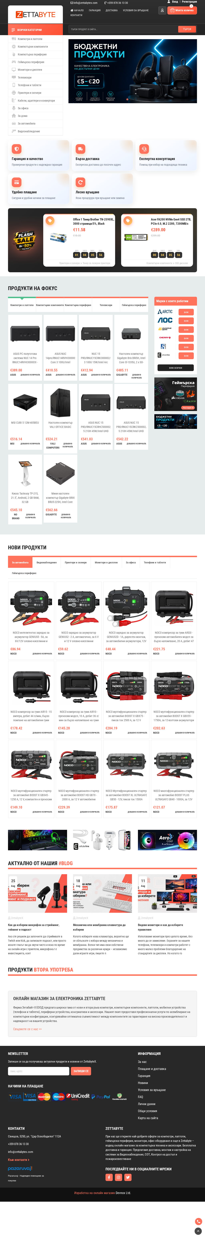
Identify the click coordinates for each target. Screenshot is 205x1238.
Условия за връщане (136, 10)
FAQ (140, 1097)
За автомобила (26, 123)
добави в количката (30, 375)
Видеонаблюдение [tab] (47, 562)
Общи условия (147, 1111)
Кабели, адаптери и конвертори (36, 100)
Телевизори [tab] (106, 305)
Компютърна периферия (32, 54)
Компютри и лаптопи (29, 39)
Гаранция (94, 10)
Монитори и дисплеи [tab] (106, 562)
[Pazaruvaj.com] (30, 1169)
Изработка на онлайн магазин (94, 1193)
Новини (143, 1083)
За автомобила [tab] (20, 562)
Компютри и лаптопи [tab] (22, 305)
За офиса (22, 108)
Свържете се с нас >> (27, 1029)
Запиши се (80, 1071)
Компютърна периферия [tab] (78, 305)
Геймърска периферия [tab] (134, 305)
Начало (78, 10)
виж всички (175, 367)
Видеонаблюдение (28, 131)
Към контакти (18, 1160)
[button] (127, 99)
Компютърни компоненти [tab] (50, 305)
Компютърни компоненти (32, 46)
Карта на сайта (148, 1118)
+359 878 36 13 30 (117, 2)
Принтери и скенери (29, 92)
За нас (142, 1062)
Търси (187, 29)
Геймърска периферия (30, 62)
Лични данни (146, 1104)
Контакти (76, 15)
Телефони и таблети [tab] (155, 562)
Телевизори (24, 77)
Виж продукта (88, 243)
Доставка (112, 10)
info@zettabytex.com (85, 2)
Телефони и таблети (29, 85)
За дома (22, 115)
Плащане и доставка (152, 1069)
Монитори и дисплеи (29, 69)
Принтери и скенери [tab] (76, 562)
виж (186, 312)
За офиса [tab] (131, 562)
